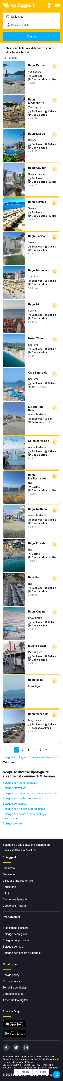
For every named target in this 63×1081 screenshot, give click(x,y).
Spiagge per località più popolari (22, 953)
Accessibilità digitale (16, 1000)
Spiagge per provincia (16, 940)
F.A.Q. (6, 893)
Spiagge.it (9, 757)
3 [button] (28, 749)
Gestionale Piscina (14, 905)
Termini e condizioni (15, 987)
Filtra (43, 1072)
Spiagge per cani (13, 823)
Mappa (26, 1072)
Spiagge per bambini (15, 803)
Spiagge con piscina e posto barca (24, 809)
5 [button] (40, 749)
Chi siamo (9, 868)
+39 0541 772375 (11, 1068)
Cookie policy (11, 975)
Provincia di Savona (43, 757)
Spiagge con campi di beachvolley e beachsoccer (25, 816)
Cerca (31, 36)
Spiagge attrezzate (14, 788)
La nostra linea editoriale (18, 880)
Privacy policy (11, 981)
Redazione (9, 887)
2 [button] (22, 749)
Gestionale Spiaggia (15, 899)
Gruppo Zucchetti (26, 850)
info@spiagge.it (29, 1068)
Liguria (23, 757)
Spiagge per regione (15, 934)
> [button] (46, 749)
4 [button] (34, 749)
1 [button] (17, 749)
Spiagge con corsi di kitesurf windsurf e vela (30, 793)
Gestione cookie (13, 993)
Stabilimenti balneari (15, 927)
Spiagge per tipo (13, 946)
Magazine (9, 874)
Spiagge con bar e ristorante (20, 782)
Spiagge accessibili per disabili (22, 798)
